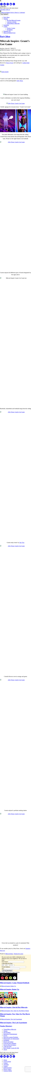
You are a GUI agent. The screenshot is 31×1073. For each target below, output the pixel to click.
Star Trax (21, 542)
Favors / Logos (11, 28)
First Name (5, 961)
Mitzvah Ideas (9, 953)
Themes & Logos (18, 953)
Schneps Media (7, 1071)
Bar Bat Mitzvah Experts (13, 20)
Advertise (6, 1064)
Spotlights (6, 25)
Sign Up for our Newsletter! (7, 1054)
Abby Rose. (20, 80)
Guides (5, 26)
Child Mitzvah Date (7, 963)
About (5, 1060)
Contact (5, 1063)
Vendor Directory (6, 1026)
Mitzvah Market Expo (9, 32)
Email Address (6, 967)
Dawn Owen (9, 63)
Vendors (5, 19)
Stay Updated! (4, 14)
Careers (5, 1066)
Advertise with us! (5, 9)
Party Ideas (6, 17)
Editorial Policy (7, 1067)
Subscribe (3, 6)
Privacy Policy (7, 1069)
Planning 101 (7, 31)
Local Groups (7, 1061)
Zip (3, 968)
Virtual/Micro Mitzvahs (13, 23)
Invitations (10, 29)
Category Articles (11, 22)
